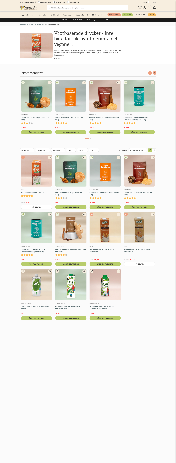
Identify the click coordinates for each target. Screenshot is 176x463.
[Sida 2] (90, 138)
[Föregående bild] (58, 96)
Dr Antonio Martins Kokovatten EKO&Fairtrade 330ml (102, 307)
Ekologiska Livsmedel (26, 24)
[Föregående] (150, 73)
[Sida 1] (87, 138)
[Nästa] (154, 73)
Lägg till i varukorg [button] (37, 132)
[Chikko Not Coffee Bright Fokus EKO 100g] (36, 96)
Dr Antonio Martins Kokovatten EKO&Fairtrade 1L (67, 307)
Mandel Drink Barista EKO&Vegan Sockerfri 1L (137, 250)
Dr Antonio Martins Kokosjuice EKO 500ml (35, 307)
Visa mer (57, 58)
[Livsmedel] (48, 15)
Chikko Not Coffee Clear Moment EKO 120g (104, 118)
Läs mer (108, 20)
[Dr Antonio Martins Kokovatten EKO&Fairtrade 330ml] (105, 285)
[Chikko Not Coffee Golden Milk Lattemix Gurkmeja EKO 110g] (139, 96)
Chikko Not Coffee (25, 114)
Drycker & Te (39, 24)
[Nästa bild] (83, 96)
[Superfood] (73, 15)
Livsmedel (42, 15)
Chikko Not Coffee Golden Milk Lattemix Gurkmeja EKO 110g (136, 118)
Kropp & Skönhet (82, 15)
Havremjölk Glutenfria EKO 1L (32, 192)
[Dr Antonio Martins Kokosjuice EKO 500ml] (36, 285)
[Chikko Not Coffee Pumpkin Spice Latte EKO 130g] (70, 228)
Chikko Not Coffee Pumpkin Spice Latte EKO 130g (70, 250)
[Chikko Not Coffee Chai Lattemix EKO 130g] (70, 96)
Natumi (22, 189)
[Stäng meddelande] (113, 20)
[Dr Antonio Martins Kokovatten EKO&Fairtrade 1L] (70, 285)
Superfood (67, 15)
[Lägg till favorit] (50, 82)
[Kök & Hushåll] (104, 15)
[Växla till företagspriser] (149, 2)
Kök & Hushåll (97, 15)
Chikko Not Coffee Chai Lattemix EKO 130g (69, 118)
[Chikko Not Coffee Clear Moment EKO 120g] (104, 96)
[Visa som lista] (154, 150)
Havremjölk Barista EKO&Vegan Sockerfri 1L (102, 250)
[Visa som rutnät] (150, 150)
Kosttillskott (55, 15)
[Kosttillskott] (60, 15)
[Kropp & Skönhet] (89, 15)
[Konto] (145, 8)
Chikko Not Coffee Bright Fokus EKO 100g (35, 118)
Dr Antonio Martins (26, 303)
